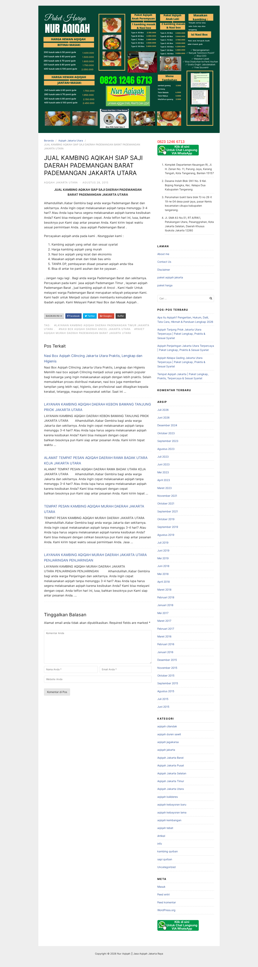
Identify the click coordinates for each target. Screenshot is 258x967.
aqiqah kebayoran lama (171, 812)
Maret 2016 (164, 636)
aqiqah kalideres (167, 796)
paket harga (164, 285)
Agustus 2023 (166, 448)
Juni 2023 (163, 464)
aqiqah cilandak (167, 726)
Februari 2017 (165, 628)
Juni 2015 (163, 706)
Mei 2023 (163, 472)
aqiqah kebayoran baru (171, 804)
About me (163, 254)
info (159, 843)
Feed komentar (166, 902)
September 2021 (167, 511)
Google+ (107, 315)
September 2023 (167, 441)
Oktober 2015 (166, 675)
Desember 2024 (167, 425)
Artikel (161, 835)
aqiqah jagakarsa (168, 742)
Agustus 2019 (165, 534)
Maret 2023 (164, 488)
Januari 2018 (165, 605)
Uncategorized (166, 867)
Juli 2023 (163, 456)
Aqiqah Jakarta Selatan (171, 773)
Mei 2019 (163, 558)
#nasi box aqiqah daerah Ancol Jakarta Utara (95, 329)
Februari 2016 (165, 644)
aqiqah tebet (165, 828)
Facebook (74, 315)
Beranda (49, 140)
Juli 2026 (163, 409)
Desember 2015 (167, 659)
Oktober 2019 (166, 519)
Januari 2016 (165, 652)
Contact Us (164, 261)
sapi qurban (164, 859)
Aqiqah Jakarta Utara (70, 140)
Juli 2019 (162, 542)
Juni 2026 (163, 417)
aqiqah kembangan (169, 820)
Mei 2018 (163, 573)
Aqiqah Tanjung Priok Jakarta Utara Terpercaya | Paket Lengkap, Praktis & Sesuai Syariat (181, 334)
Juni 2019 (163, 550)
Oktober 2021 (165, 503)
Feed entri (163, 894)
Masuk (161, 886)
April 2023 (163, 480)
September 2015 (167, 683)
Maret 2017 (164, 620)
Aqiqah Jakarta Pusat (170, 765)
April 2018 (163, 581)
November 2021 (167, 495)
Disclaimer (163, 269)
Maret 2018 (164, 589)
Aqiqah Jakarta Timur (170, 781)
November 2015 (167, 667)
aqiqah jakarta (166, 749)
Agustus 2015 (165, 691)
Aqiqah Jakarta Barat (170, 757)
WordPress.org (166, 910)
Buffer (120, 315)
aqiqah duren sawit (169, 734)
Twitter (91, 315)
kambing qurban (167, 851)
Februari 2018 (165, 597)
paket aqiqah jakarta (170, 277)
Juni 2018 (163, 566)
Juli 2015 (162, 699)
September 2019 (167, 526)
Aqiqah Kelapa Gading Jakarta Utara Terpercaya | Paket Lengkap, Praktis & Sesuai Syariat (181, 362)
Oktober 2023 (166, 433)
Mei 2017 (162, 613)
